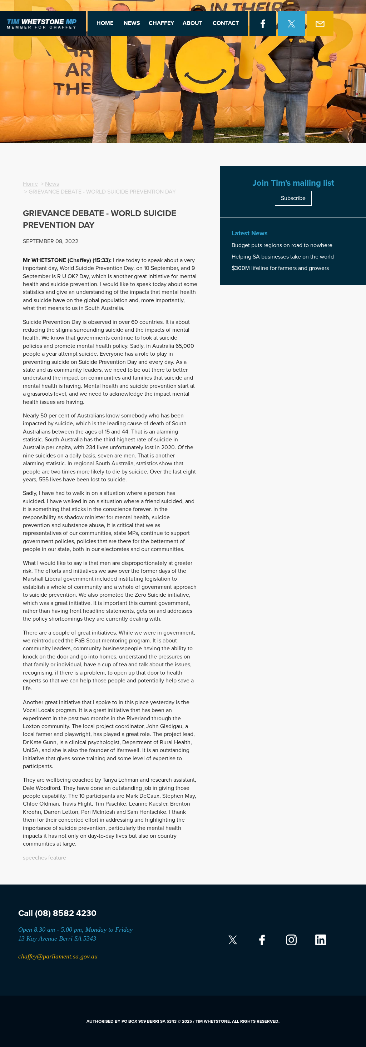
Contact (226, 23)
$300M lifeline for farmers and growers (280, 268)
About (192, 23)
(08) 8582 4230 (66, 913)
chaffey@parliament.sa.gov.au (58, 956)
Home (105, 23)
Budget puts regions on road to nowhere (282, 245)
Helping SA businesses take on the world (283, 256)
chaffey (161, 23)
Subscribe (293, 198)
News (132, 23)
